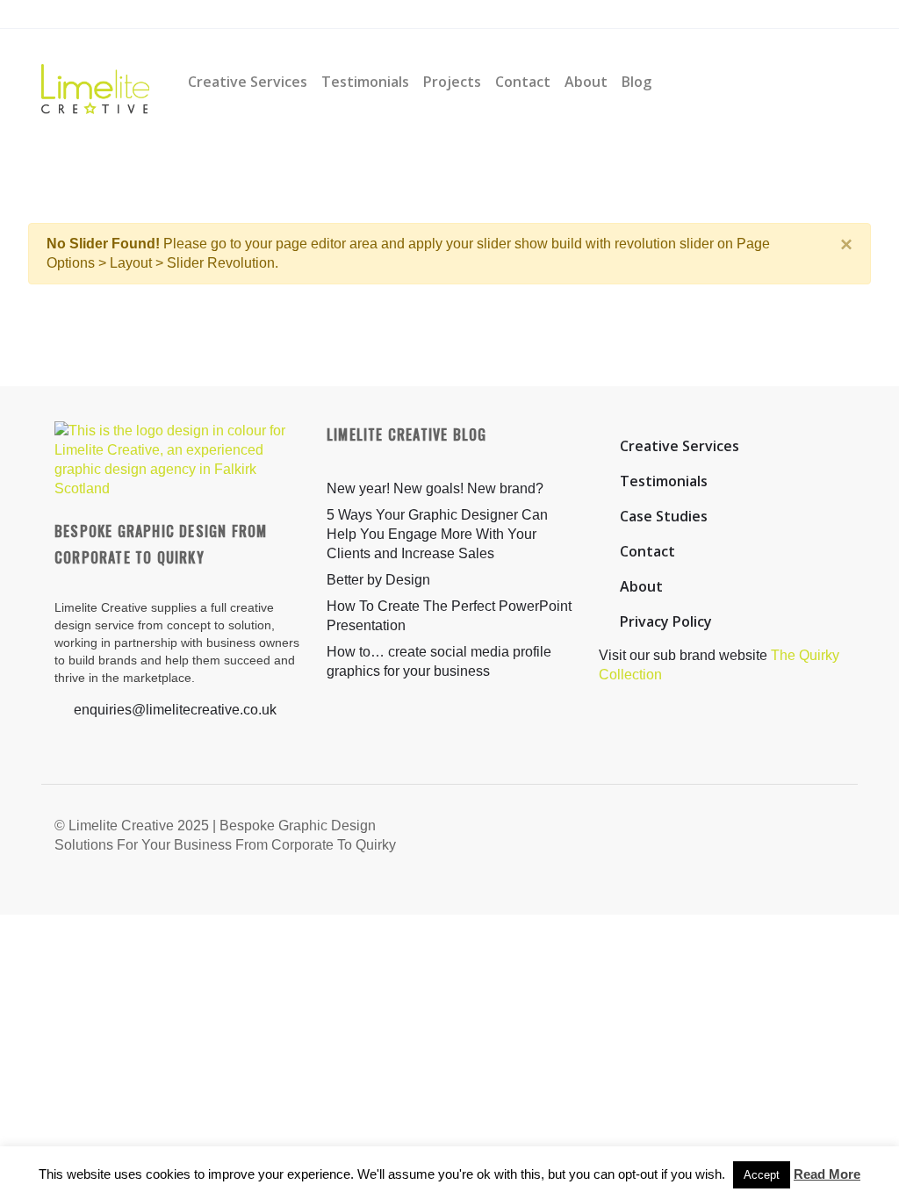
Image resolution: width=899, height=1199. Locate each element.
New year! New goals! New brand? (435, 488)
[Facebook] (215, 15)
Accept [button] (762, 1174)
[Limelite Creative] (95, 81)
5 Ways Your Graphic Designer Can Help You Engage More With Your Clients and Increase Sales (437, 534)
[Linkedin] (281, 15)
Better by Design (378, 579)
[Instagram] (248, 15)
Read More (827, 1174)
